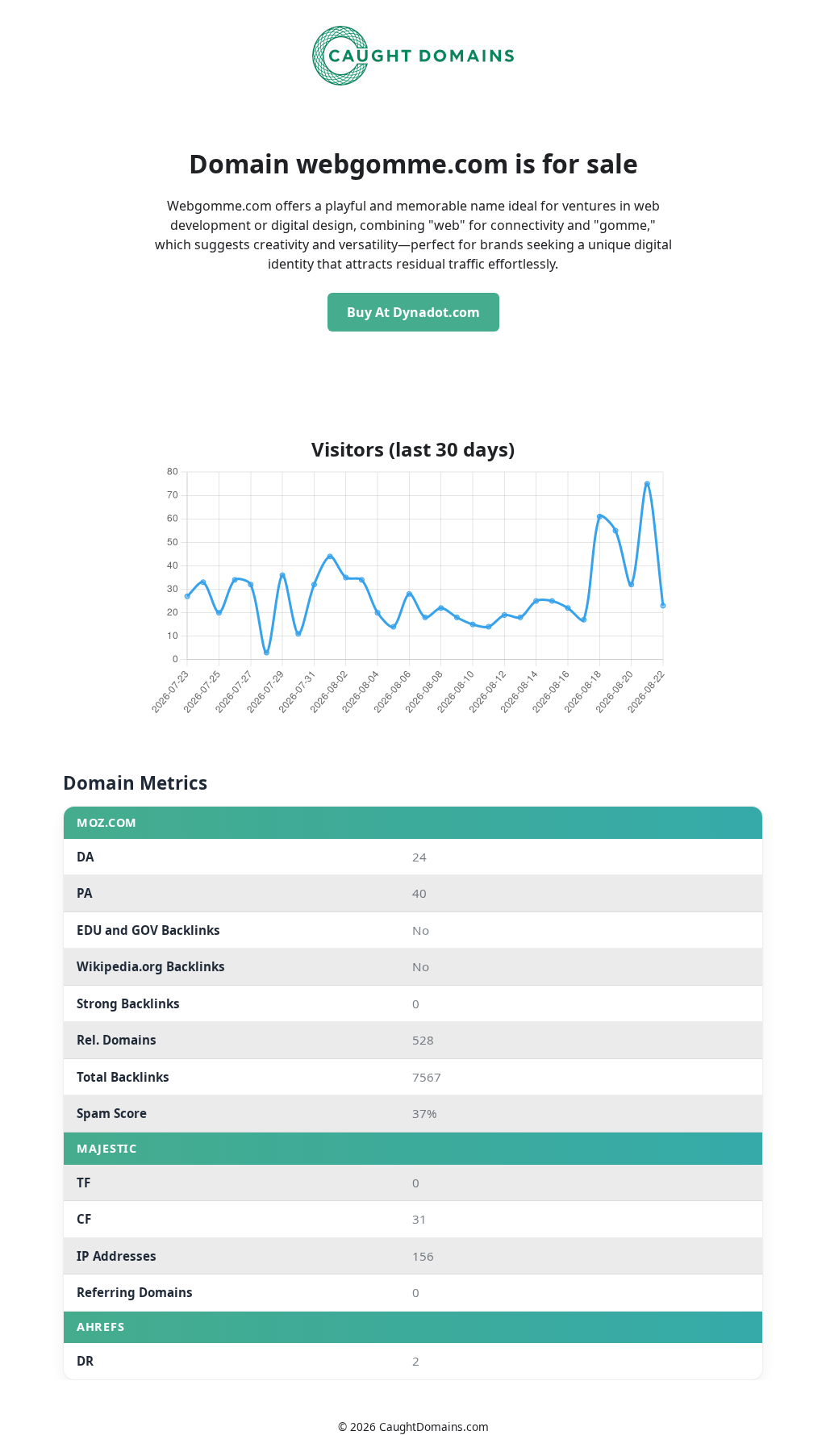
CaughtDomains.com (434, 1426)
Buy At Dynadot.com (413, 312)
